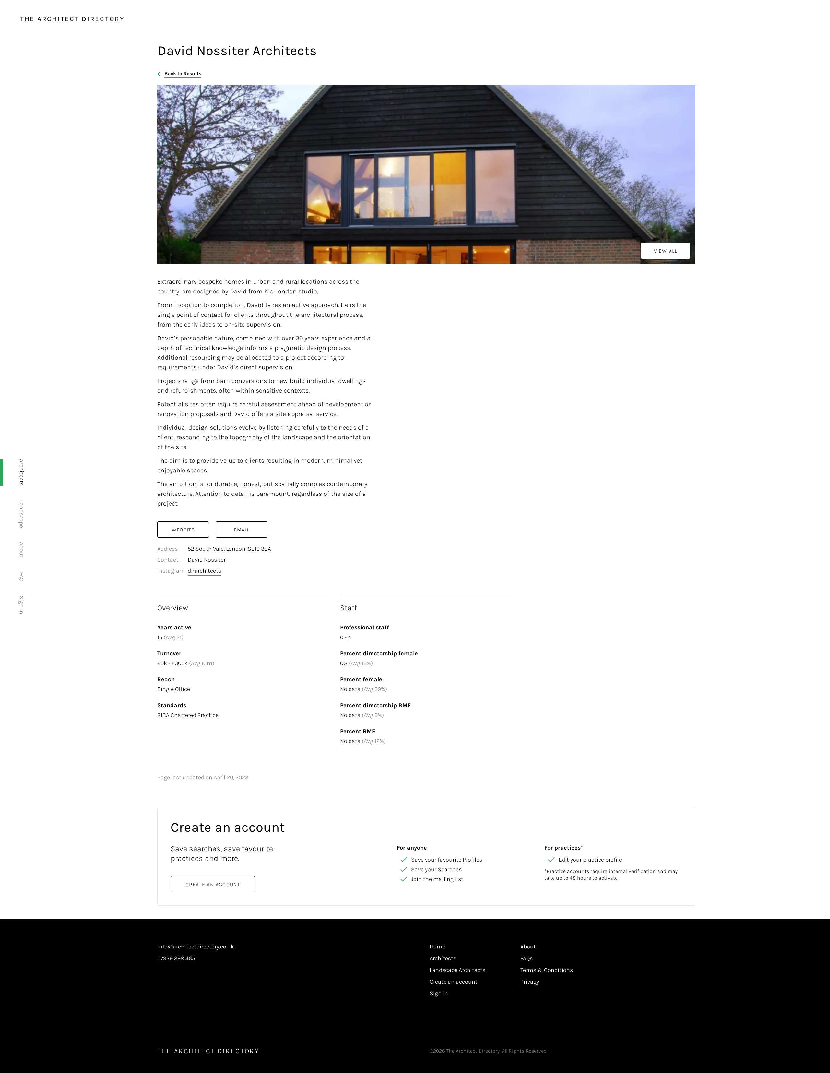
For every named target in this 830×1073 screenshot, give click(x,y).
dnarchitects (204, 570)
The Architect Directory (72, 19)
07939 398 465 (176, 958)
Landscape (21, 514)
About (21, 550)
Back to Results (182, 73)
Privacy (529, 982)
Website (183, 530)
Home (437, 947)
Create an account (454, 982)
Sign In (21, 605)
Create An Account (212, 884)
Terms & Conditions (546, 970)
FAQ (21, 576)
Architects (21, 472)
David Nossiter (207, 559)
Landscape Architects (457, 970)
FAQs (526, 958)
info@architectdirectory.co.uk (195, 947)
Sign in (439, 993)
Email (241, 530)
